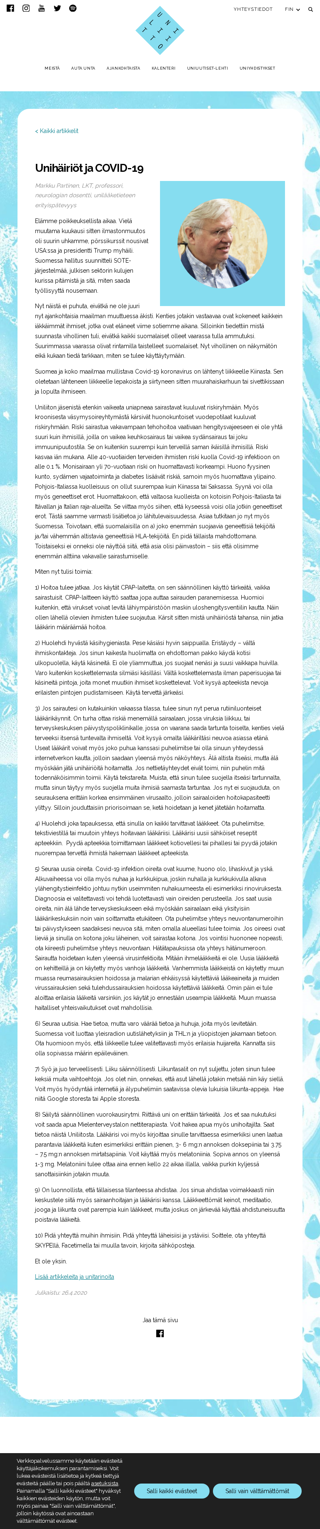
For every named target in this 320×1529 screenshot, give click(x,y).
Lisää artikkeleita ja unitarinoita (74, 1276)
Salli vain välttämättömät (257, 1491)
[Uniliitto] (160, 30)
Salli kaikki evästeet (172, 1491)
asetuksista (104, 1483)
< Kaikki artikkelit (56, 131)
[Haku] (310, 9)
